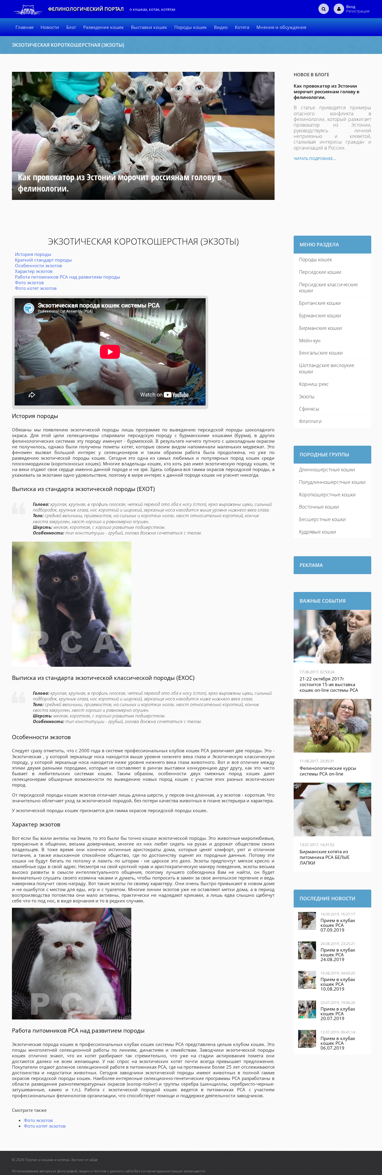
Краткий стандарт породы (43, 260)
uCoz (94, 1159)
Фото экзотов (29, 282)
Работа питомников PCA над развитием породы (67, 277)
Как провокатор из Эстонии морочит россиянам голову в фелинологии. (326, 91)
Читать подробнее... (315, 158)
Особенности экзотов (38, 265)
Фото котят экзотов (36, 288)
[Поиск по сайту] (323, 9)
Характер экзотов (34, 271)
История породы (33, 254)
